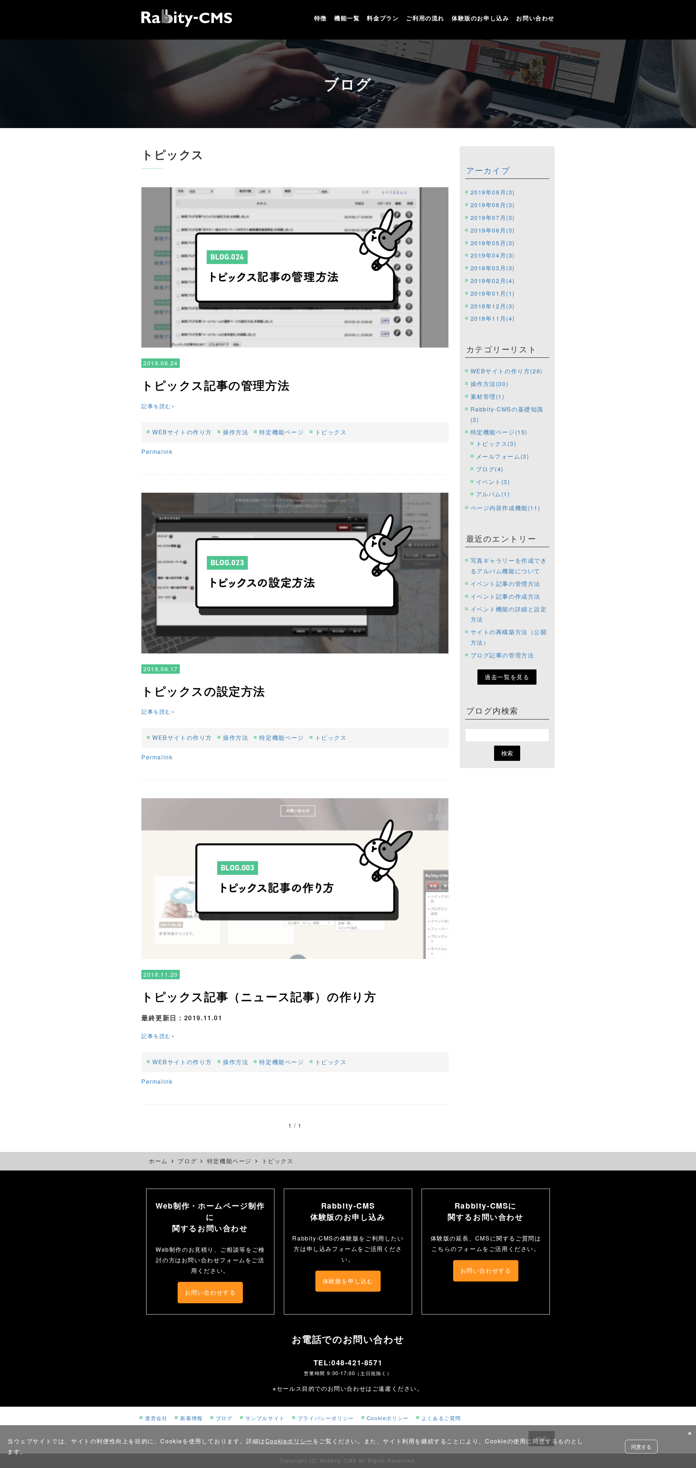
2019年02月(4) (493, 280)
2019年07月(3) (493, 217)
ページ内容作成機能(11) (505, 508)
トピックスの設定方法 (203, 690)
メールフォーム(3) (502, 456)
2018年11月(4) (493, 318)
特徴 (320, 18)
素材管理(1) (488, 396)
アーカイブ (488, 170)
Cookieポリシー (388, 1418)
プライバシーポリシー (326, 1418)
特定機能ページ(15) (499, 432)
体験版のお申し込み (480, 18)
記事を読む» (158, 406)
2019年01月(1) (493, 293)
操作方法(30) (490, 384)
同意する (641, 1446)
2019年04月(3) (493, 255)
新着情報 (191, 1418)
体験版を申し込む (348, 1281)
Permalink (157, 451)
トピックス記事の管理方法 (215, 385)
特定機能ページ (281, 432)
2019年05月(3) (493, 243)
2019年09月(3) (493, 192)
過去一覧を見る (507, 677)
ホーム (158, 1161)
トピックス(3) (496, 443)
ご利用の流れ (425, 18)
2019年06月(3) (493, 230)
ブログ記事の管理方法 (502, 655)
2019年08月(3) (493, 205)
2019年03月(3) (493, 268)
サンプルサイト (265, 1418)
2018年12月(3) (493, 306)
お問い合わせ (535, 18)
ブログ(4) (490, 469)
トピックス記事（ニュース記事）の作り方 (258, 996)
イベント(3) (493, 481)
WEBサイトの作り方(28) (507, 371)
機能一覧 (347, 18)
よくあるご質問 (441, 1418)
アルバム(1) (493, 494)
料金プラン (383, 18)
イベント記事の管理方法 (506, 583)
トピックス (331, 432)
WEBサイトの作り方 (182, 432)
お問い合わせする (210, 1292)
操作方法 (235, 432)
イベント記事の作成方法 (506, 596)
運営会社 (156, 1418)
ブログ (187, 1161)
